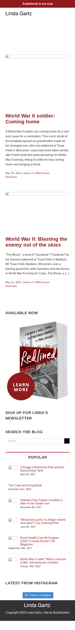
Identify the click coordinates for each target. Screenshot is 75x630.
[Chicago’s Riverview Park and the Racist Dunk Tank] (13, 467)
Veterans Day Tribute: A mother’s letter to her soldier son (41, 502)
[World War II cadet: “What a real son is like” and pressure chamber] (13, 559)
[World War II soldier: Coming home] (37, 81)
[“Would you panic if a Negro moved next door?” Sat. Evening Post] (13, 519)
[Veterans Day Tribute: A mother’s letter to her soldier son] (12, 500)
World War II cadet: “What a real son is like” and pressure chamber (43, 561)
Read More (11, 177)
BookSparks (61, 612)
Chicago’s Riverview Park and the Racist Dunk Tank (42, 469)
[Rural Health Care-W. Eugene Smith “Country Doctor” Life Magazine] (13, 538)
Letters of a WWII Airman (36, 173)
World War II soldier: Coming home (30, 118)
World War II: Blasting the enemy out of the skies (36, 242)
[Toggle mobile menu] (68, 13)
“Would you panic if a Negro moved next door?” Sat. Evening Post (43, 521)
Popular (37, 457)
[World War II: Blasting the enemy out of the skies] (37, 212)
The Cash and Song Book (25, 485)
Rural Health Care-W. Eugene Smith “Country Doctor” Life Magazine (39, 541)
